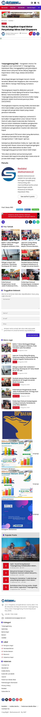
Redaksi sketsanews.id (12, 33)
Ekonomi (6, 654)
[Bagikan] (37, 33)
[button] (32, 3)
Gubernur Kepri (8, 657)
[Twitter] (30, 222)
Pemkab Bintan (9, 648)
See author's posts (28, 196)
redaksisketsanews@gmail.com (15, 618)
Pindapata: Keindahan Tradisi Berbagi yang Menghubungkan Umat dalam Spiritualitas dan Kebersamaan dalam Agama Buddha (23, 579)
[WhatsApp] (37, 222)
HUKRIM (4, 23)
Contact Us (5, 665)
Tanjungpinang (7, 626)
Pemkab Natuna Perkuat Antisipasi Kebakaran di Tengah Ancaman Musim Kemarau (30, 264)
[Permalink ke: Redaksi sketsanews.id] (4, 34)
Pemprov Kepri (8, 646)
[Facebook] (26, 222)
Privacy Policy (6, 685)
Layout (4, 677)
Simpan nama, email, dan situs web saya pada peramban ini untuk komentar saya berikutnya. (19, 329)
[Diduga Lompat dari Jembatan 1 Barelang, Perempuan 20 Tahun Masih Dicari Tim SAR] (11, 255)
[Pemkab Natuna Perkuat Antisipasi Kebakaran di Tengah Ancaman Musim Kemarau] (30, 255)
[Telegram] (34, 222)
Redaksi (4, 688)
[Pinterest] (10, 699)
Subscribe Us (6, 691)
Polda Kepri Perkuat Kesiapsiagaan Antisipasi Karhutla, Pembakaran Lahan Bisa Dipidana (30, 284)
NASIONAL (5, 629)
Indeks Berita (6, 671)
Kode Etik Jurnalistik (8, 674)
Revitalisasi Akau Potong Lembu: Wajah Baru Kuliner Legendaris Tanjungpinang (23, 586)
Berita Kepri (26, 258)
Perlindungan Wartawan (9, 683)
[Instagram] (17, 699)
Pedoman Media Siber (9, 680)
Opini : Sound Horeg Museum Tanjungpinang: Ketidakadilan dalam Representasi (23, 565)
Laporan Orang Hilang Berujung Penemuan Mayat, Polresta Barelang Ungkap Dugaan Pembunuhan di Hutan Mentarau (30, 244)
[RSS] (20, 699)
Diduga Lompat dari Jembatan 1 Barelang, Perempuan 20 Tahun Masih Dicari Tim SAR (9, 264)
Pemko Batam (8, 651)
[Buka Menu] (35, 3)
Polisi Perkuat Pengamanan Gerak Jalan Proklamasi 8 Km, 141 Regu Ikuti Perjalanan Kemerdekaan (10, 284)
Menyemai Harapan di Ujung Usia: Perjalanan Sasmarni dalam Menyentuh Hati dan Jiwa (23, 572)
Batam (4, 238)
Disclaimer (5, 668)
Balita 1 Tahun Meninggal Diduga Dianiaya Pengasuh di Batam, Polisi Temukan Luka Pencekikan (11, 244)
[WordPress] (13, 699)
